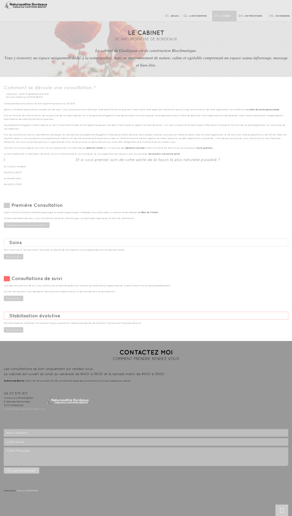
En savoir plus (13, 256)
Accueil (175, 16)
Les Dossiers (282, 16)
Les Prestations (253, 16)
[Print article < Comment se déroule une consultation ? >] (284, 94)
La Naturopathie (198, 16)
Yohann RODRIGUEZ (27, 490)
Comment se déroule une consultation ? (50, 87)
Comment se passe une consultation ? (26, 225)
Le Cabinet (225, 16)
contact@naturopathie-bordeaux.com (24, 409)
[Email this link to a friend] (287, 94)
